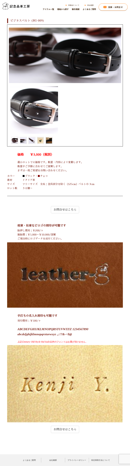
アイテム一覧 (48, 9)
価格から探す (63, 9)
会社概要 (90, 5)
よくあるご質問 (89, 9)
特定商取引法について (100, 460)
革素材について (73, 5)
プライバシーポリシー (77, 460)
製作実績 (75, 9)
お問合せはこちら (65, 209)
